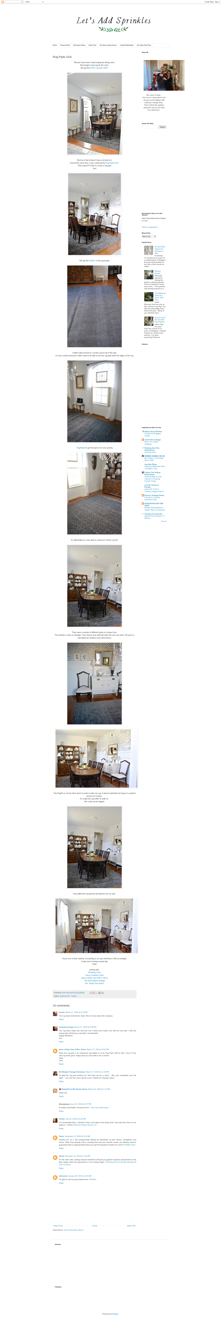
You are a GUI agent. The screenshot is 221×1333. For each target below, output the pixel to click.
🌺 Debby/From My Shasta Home (73, 1089)
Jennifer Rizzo (151, 464)
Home (55, 45)
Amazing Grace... (151, 452)
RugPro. (92, 260)
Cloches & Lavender (153, 514)
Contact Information (127, 45)
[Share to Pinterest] (102, 993)
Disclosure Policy (79, 45)
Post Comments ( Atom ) (74, 1230)
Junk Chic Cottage (153, 440)
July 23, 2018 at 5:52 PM (76, 1119)
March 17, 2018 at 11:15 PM (97, 1072)
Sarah (61, 1136)
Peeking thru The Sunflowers (152, 449)
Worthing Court (94, 972)
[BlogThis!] (93, 993)
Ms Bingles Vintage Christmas (72, 1072)
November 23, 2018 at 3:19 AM (77, 1136)
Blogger (115, 1314)
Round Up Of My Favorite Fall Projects (160, 320)
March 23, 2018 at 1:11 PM (99, 1089)
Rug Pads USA (112, 163)
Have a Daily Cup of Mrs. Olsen (94, 978)
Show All (163, 521)
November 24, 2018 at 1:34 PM (77, 1156)
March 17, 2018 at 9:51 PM (98, 1049)
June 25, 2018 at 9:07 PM (80, 1104)
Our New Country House (108, 45)
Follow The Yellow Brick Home (152, 473)
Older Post (131, 1226)
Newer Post (58, 1226)
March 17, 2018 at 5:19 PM (76, 1012)
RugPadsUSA (65, 996)
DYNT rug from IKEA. (99, 68)
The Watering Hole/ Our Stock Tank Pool (160, 296)
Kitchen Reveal (158, 272)
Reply (61, 1019)
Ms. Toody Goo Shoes (94, 983)
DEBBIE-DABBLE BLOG (155, 456)
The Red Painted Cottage (94, 981)
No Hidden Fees (128, 1145)
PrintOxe (92, 1179)
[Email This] (91, 993)
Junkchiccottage (66, 1027)
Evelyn (62, 1119)
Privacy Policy (65, 45)
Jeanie (62, 1012)
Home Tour (92, 45)
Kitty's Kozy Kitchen (153, 431)
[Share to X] (96, 993)
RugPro (74, 996)
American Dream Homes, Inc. (85, 1125)
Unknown (63, 1176)
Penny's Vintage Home (154, 495)
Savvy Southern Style (94, 975)
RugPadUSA (81, 448)
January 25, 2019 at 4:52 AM (79, 1176)
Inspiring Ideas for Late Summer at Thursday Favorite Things (153, 479)
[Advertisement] (154, 170)
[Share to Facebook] (99, 993)
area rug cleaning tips (99, 1107)
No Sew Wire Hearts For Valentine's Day (160, 250)
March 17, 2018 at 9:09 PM (85, 1027)
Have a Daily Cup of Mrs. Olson (72, 1049)
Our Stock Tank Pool (144, 45)
